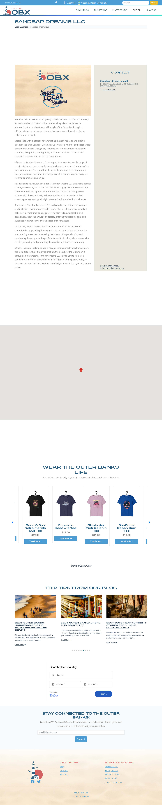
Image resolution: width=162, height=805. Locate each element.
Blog (62, 766)
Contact (64, 770)
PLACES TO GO (82, 10)
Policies (64, 774)
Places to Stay (112, 774)
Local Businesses (113, 782)
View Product (35, 539)
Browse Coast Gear (81, 565)
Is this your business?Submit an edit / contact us (112, 267)
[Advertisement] (81, 47)
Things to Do (111, 770)
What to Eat (111, 778)
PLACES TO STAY (119, 10)
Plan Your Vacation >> (13, 3)
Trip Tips (137, 10)
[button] (149, 522)
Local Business (21, 27)
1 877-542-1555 (109, 89)
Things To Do (100, 10)
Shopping (151, 10)
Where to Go (111, 766)
